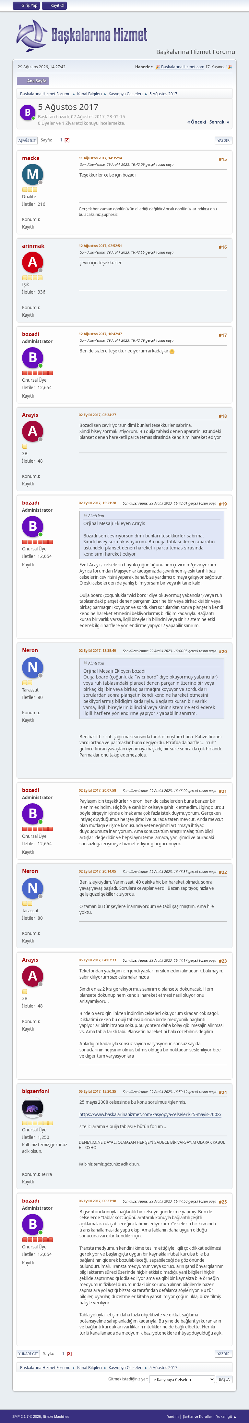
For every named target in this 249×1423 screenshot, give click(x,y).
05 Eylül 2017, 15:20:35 (97, 1091)
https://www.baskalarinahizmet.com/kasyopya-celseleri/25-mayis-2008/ (150, 1114)
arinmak (33, 245)
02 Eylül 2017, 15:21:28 (97, 502)
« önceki (196, 122)
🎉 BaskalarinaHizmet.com (179, 67)
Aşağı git (27, 140)
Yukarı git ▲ (226, 1416)
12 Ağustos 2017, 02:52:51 (100, 245)
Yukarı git (28, 1353)
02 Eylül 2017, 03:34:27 (97, 414)
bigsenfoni (36, 1091)
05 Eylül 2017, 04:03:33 (97, 959)
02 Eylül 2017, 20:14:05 (97, 871)
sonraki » (219, 122)
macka (31, 158)
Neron (30, 650)
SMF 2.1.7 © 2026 (26, 1416)
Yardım (173, 1416)
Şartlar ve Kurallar (197, 1416)
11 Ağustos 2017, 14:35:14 (100, 157)
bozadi (30, 333)
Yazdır (224, 140)
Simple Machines (56, 1416)
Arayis (30, 414)
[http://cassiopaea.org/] (24, 1166)
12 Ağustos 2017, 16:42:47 (100, 333)
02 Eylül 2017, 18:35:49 (97, 650)
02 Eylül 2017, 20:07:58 (97, 790)
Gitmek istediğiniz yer (127, 1379)
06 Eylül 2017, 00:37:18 (97, 1200)
